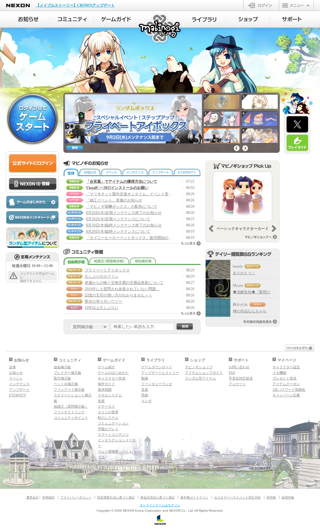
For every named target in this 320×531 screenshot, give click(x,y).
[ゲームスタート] (32, 118)
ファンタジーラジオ (156, 384)
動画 (144, 378)
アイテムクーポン (286, 384)
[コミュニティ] (72, 19)
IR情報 (271, 497)
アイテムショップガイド (204, 373)
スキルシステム (110, 395)
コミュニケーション (113, 423)
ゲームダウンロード (156, 367)
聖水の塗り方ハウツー (103, 301)
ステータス (106, 406)
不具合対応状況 (241, 378)
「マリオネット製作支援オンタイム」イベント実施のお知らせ (129, 194)
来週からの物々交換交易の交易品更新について (124, 282)
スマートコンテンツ (113, 434)
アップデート (160, 172)
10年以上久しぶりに (101, 307)
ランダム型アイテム (200, 378)
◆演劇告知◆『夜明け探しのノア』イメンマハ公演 (276, 292)
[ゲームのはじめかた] (32, 203)
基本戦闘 (105, 389)
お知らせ (90, 172)
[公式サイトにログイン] (32, 163)
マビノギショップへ (261, 237)
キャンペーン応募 (286, 395)
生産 (101, 401)
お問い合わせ (239, 367)
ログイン (261, 5)
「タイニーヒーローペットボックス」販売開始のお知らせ (129, 238)
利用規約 (48, 497)
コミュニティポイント (71, 417)
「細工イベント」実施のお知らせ (114, 200)
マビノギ (160, 28)
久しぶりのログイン (101, 276)
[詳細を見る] (242, 196)
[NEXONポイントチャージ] (32, 218)
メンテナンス (135, 172)
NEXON (18, 5)
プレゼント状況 (284, 378)
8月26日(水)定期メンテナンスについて (118, 219)
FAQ (232, 373)
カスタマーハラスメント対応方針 (237, 497)
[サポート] (292, 19)
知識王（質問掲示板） (109, 261)
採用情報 (288, 497)
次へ (245, 148)
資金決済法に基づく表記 (157, 497)
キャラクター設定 (286, 367)
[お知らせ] (28, 19)
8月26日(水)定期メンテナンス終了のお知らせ (124, 213)
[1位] (218, 269)
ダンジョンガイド (111, 462)
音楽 (144, 389)
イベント (111, 172)
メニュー (296, 5)
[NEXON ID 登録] (32, 184)
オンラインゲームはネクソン (160, 505)
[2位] (218, 288)
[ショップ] (248, 19)
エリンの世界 (108, 412)
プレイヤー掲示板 (67, 373)
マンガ (146, 401)
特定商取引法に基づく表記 (116, 497)
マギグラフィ (108, 468)
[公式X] (297, 124)
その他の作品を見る (260, 322)
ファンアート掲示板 (69, 389)
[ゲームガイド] (116, 19)
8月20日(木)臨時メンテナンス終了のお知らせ (124, 225)
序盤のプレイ (108, 429)
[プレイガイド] (297, 143)
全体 (71, 172)
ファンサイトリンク (69, 412)
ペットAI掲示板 (66, 384)
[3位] (218, 307)
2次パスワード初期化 (288, 389)
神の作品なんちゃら (250, 311)
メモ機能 (279, 373)
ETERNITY (187, 172)
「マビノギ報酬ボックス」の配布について (121, 206)
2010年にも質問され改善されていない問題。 (122, 289)
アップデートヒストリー (160, 373)
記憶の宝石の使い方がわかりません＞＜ (118, 295)
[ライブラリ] (204, 19)
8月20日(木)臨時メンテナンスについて (118, 231)
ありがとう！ (244, 273)
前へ (236, 148)
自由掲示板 (76, 261)
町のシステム (108, 417)
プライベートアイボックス (107, 270)
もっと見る (191, 243)
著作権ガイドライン (194, 497)
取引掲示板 (143, 261)
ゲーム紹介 (106, 367)
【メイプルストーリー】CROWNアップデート (75, 5)
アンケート (237, 384)
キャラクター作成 (111, 378)
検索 (185, 327)
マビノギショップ (198, 367)
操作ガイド (106, 384)
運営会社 (32, 497)
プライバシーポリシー (76, 497)
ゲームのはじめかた (113, 373)
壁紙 (144, 395)
